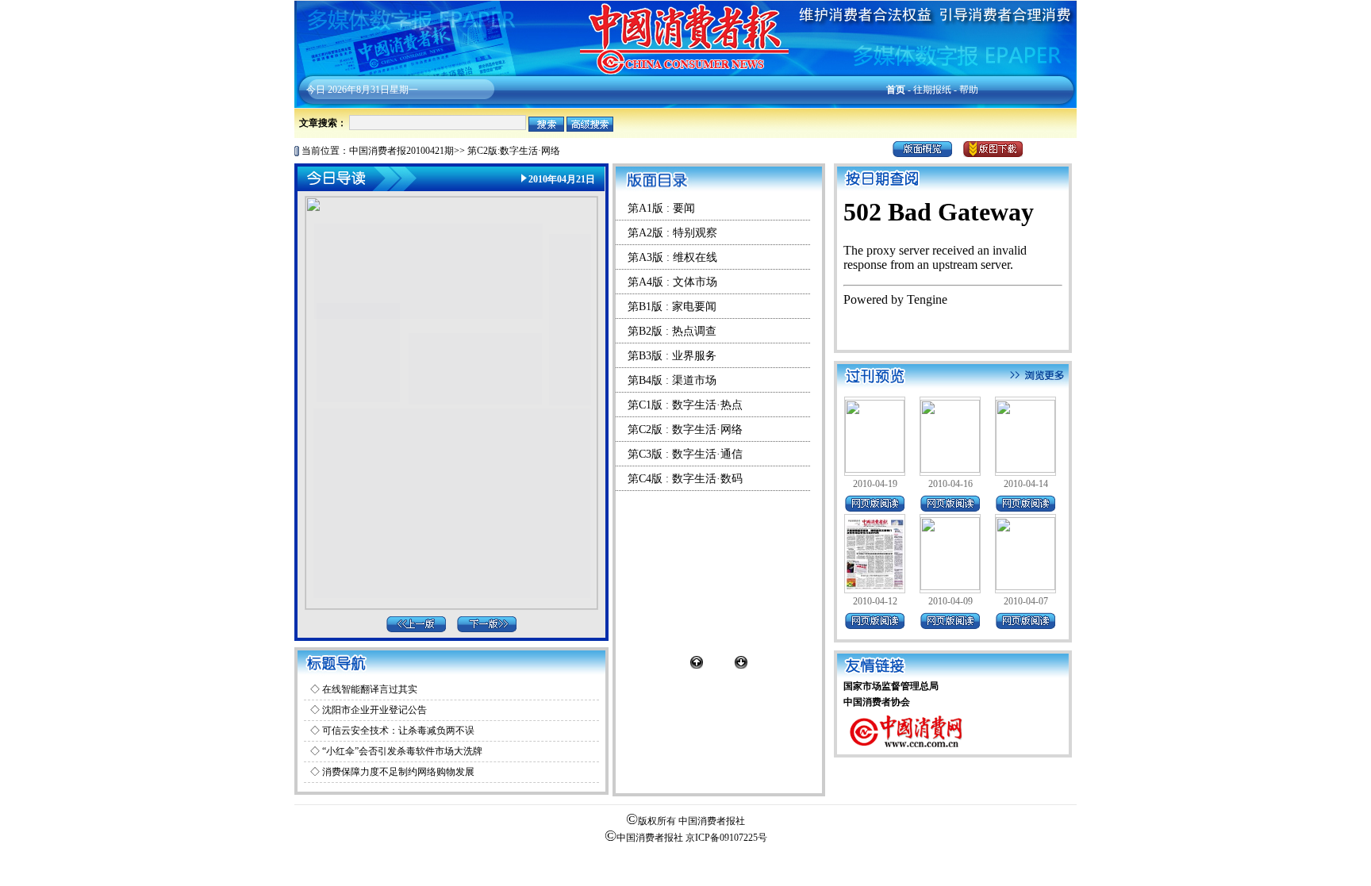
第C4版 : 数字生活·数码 (685, 479)
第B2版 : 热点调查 (672, 331)
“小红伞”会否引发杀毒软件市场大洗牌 (402, 751)
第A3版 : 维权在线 (672, 257)
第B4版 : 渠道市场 (672, 380)
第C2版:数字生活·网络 (513, 150)
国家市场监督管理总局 (891, 686)
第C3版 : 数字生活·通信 (685, 454)
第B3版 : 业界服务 (672, 356)
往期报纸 (932, 89)
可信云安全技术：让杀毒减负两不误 (398, 730)
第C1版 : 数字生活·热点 (685, 405)
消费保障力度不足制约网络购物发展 (398, 771)
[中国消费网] (906, 751)
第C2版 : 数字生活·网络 (685, 429)
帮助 (968, 89)
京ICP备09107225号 (726, 837)
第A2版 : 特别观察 (672, 233)
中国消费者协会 (876, 702)
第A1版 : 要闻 (661, 208)
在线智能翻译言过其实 (369, 689)
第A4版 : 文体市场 (672, 282)
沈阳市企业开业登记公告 (374, 709)
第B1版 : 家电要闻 (672, 307)
